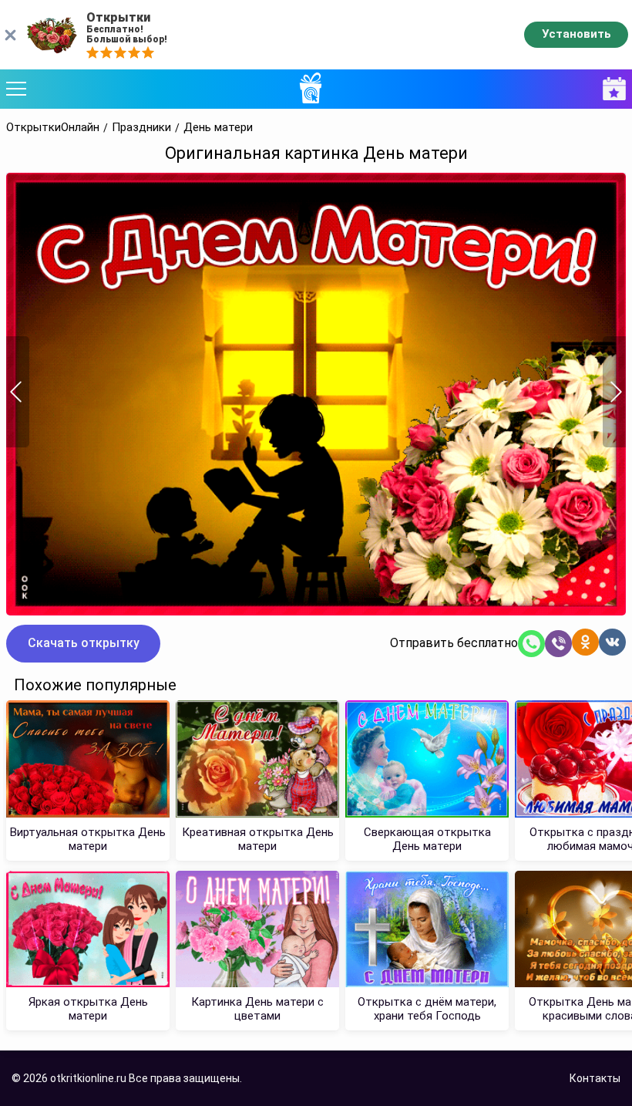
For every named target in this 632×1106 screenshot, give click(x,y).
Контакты (595, 1078)
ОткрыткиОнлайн (52, 127)
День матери (218, 127)
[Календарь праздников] (610, 89)
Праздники (141, 127)
